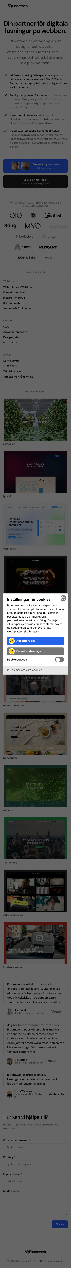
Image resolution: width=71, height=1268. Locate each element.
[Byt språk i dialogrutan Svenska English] (63, 598)
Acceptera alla (25, 640)
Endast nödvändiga (28, 651)
